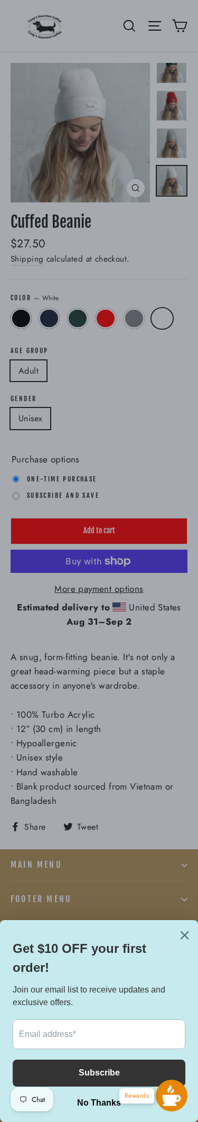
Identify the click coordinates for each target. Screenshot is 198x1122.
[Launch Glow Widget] (171, 1095)
